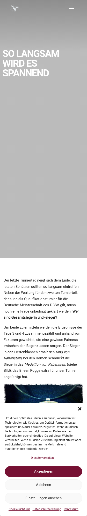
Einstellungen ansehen (43, 498)
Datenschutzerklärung (47, 509)
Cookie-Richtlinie (19, 509)
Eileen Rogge (29, 370)
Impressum (71, 509)
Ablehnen (43, 485)
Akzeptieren (43, 471)
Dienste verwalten (42, 458)
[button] (79, 408)
